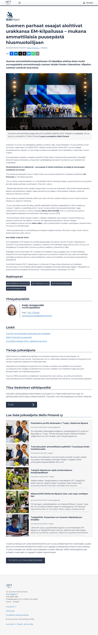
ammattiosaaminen (16, 288)
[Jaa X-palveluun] (20, 54)
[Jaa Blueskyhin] (29, 54)
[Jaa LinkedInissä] (16, 54)
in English (19, 624)
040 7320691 (33, 313)
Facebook (10, 607)
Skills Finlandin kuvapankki (19, 337)
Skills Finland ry (33, 48)
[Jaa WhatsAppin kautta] (33, 54)
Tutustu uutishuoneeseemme (25, 560)
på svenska (28, 624)
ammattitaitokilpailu (61, 283)
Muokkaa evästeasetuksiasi (17, 615)
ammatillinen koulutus (18, 283)
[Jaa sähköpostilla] (37, 54)
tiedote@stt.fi (12, 594)
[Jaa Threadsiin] (24, 54)
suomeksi (10, 624)
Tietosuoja (10, 611)
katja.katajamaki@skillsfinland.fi (37, 316)
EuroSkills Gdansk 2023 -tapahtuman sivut (26, 341)
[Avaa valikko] (20, 2)
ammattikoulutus (40, 283)
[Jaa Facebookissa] (12, 54)
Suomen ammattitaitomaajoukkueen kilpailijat (28, 333)
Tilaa (11, 405)
